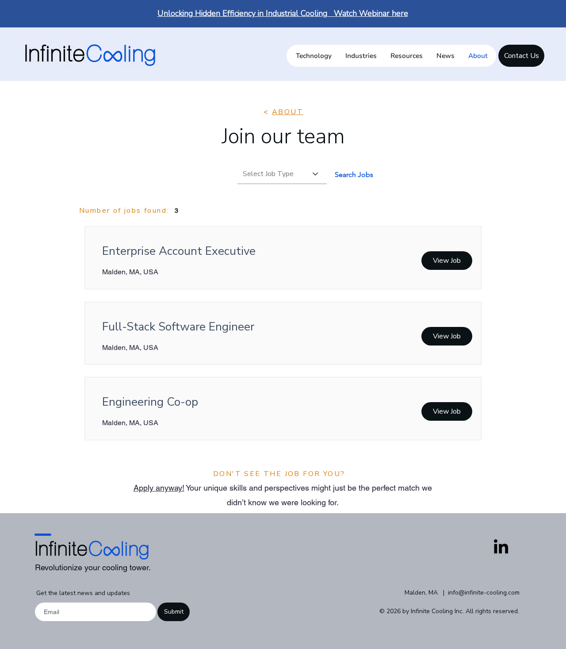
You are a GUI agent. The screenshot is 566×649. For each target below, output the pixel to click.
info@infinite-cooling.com (484, 592)
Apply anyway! (159, 487)
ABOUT (287, 112)
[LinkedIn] (501, 548)
